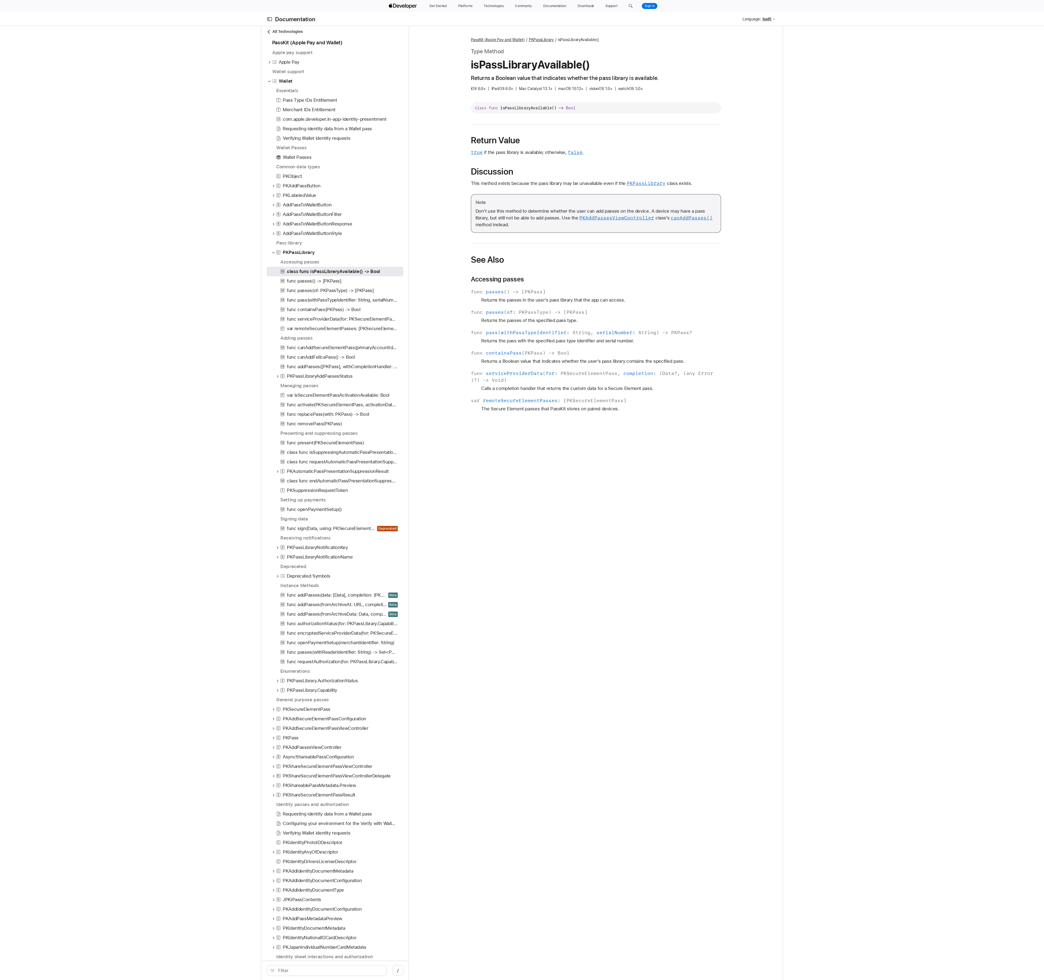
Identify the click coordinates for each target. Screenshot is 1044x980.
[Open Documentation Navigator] (270, 19)
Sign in (650, 6)
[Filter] (329, 970)
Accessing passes (497, 279)
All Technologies (287, 31)
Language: (751, 19)
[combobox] (329, 970)
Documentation (295, 19)
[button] (630, 6)
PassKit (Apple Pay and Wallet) (498, 40)
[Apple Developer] (403, 6)
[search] (327, 970)
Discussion (492, 171)
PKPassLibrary (541, 40)
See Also (487, 260)
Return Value (495, 140)
